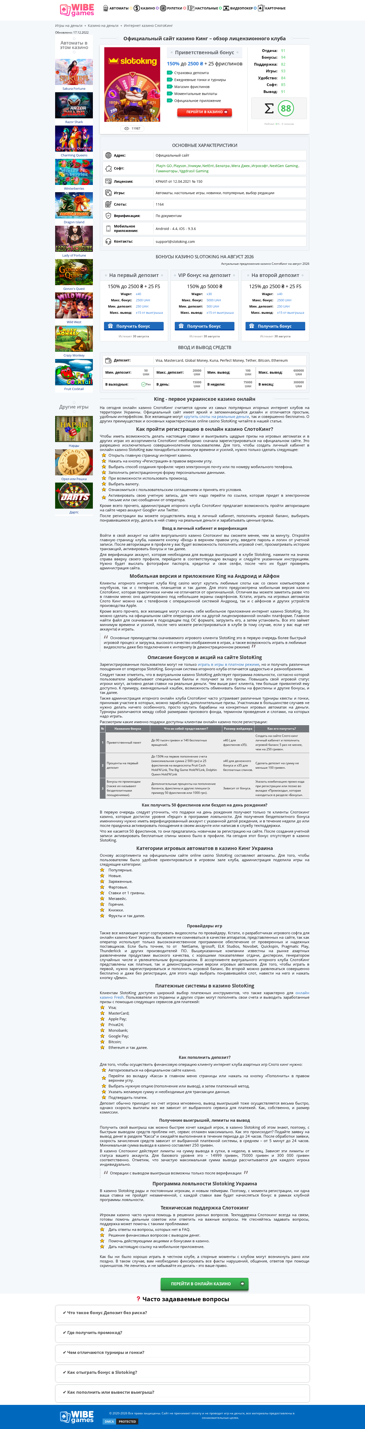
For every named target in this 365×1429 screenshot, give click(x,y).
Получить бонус (133, 326)
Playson (180, 165)
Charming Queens (74, 155)
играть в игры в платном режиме (228, 664)
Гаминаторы (167, 171)
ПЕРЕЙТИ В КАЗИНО (204, 111)
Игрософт (260, 165)
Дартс (74, 512)
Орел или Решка (74, 479)
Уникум (194, 165)
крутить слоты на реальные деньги (216, 416)
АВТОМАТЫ (119, 8)
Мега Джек (240, 165)
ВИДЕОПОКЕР (241, 8)
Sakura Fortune (74, 88)
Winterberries (74, 188)
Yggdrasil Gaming (194, 171)
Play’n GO (164, 165)
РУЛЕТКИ (174, 8)
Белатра (223, 165)
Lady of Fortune (74, 255)
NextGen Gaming (284, 165)
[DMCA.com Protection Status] (120, 1424)
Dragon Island (74, 222)
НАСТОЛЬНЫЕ (206, 8)
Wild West (74, 322)
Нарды (74, 445)
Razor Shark (74, 122)
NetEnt (208, 165)
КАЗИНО (148, 8)
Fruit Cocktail (74, 389)
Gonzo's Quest (74, 288)
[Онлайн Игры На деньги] (77, 1424)
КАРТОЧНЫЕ (275, 8)
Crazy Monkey (74, 355)
